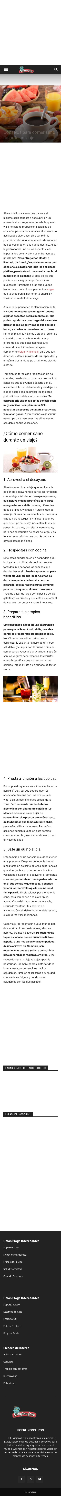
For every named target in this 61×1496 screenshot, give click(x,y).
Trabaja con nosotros (15, 1368)
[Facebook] (21, 1479)
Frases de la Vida (13, 1261)
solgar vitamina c (28, 351)
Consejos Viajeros (11, 126)
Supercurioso (10, 1247)
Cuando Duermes (13, 1276)
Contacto (8, 1361)
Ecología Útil (10, 1318)
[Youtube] (39, 1479)
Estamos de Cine (12, 1311)
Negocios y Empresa (14, 1254)
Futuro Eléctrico (12, 1326)
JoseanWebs (10, 1376)
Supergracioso (11, 1304)
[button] (5, 69)
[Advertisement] (30, 32)
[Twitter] (30, 1479)
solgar (50, 289)
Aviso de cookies (12, 1354)
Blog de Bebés (11, 1333)
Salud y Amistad (12, 1269)
